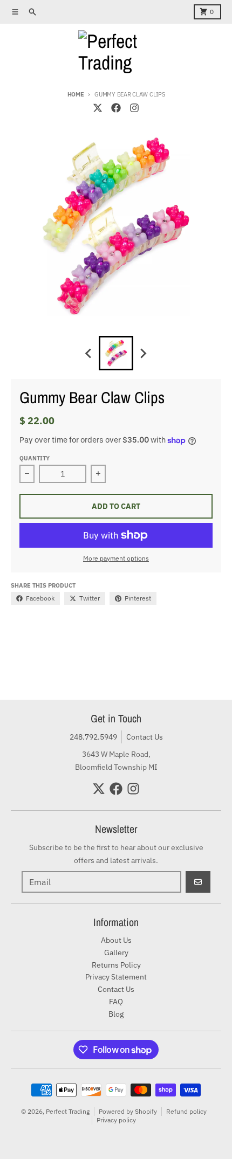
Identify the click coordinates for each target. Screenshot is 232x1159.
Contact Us (144, 737)
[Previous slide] (89, 353)
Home (75, 94)
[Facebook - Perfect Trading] (116, 108)
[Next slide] (143, 353)
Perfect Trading (68, 1111)
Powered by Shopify (128, 1111)
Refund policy (186, 1111)
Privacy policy (116, 1120)
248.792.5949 (93, 737)
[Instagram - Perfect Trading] (134, 108)
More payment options (116, 558)
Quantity (34, 458)
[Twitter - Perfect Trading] (98, 108)
